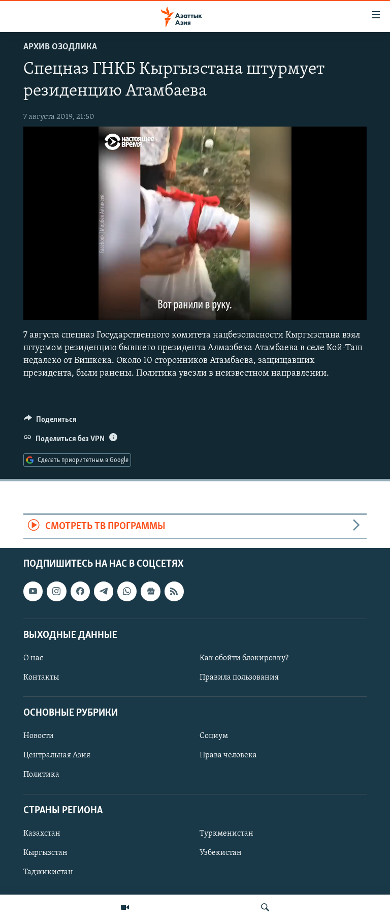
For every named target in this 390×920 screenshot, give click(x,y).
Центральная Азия (56, 756)
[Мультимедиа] (125, 907)
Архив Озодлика (60, 47)
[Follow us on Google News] (150, 591)
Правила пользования (239, 677)
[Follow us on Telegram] (103, 591)
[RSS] (174, 591)
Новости (38, 736)
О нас (33, 658)
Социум (214, 736)
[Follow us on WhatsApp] (127, 591)
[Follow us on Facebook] (80, 591)
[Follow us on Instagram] (56, 591)
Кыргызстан (45, 853)
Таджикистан (48, 872)
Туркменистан (226, 834)
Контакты (41, 677)
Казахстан (41, 834)
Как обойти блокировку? (244, 658)
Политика (41, 775)
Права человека (228, 756)
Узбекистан (221, 853)
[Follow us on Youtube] (33, 591)
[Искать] (265, 907)
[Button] (50, 422)
